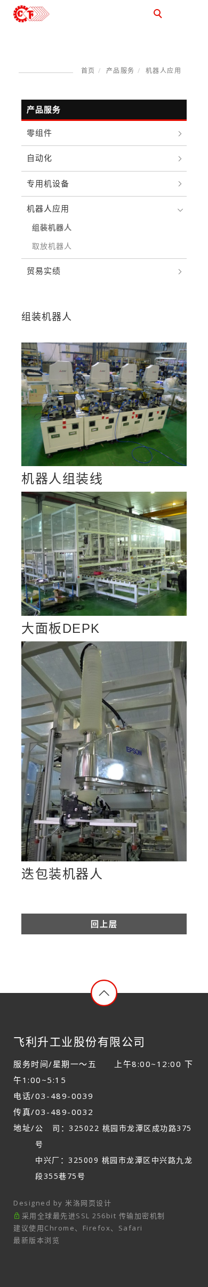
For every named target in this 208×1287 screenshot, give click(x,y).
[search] (159, 15)
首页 (88, 70)
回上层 (104, 923)
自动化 (39, 157)
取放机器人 (52, 246)
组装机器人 (52, 227)
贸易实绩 (44, 270)
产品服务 (120, 70)
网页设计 (96, 1203)
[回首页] (49, 13)
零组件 (39, 132)
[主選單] (183, 14)
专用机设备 (48, 183)
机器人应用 (164, 70)
